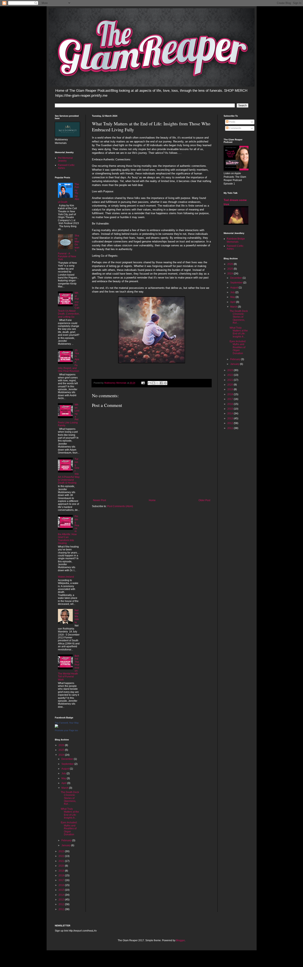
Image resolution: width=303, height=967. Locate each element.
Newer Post (99, 500)
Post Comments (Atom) (120, 506)
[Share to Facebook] (161, 383)
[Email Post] (143, 383)
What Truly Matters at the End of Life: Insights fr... (70, 813)
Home (152, 500)
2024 (62, 754)
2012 (62, 904)
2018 (62, 875)
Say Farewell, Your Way (67, 722)
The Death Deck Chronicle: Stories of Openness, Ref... (70, 798)
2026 (62, 745)
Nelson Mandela (77, 616)
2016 (62, 885)
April (64, 783)
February (66, 840)
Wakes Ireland (66, 576)
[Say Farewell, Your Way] (56, 726)
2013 (62, 899)
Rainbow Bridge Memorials (236, 240)
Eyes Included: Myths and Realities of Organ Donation (69, 828)
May (64, 778)
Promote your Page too (66, 730)
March (65, 787)
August (65, 768)
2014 (62, 894)
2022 (62, 856)
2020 (62, 865)
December (67, 759)
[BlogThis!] (154, 383)
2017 (62, 880)
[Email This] (150, 383)
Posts (231, 121)
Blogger (180, 940)
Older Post (204, 500)
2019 (62, 870)
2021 (62, 861)
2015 (62, 889)
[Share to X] (157, 383)
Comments (234, 128)
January (66, 845)
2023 (62, 851)
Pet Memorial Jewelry (65, 159)
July (64, 773)
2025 (62, 749)
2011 (62, 909)
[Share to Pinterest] (165, 383)
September (67, 764)
